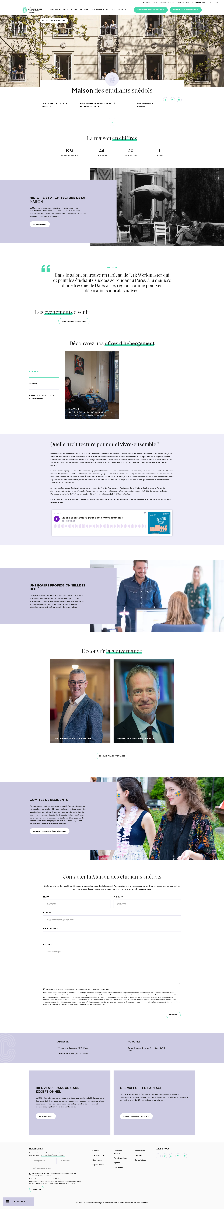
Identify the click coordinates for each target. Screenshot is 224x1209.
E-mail (47, 912)
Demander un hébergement (185, 10)
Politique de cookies (138, 1202)
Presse (154, 2)
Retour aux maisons (55, 21)
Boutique (189, 2)
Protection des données (117, 1202)
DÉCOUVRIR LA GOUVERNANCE (112, 756)
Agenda (117, 1163)
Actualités (146, 2)
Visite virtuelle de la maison (55, 105)
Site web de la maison (145, 105)
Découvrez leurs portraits (136, 1116)
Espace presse (98, 1165)
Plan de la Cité (98, 1155)
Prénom (118, 897)
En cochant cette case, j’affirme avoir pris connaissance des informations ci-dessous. (77, 989)
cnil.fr (93, 999)
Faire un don (200, 2)
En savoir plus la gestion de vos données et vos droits (55, 1183)
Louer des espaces (118, 1152)
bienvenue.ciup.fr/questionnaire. (136, 889)
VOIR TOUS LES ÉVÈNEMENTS (74, 321)
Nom (46, 897)
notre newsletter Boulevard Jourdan (53, 1155)
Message (48, 944)
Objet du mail (50, 928)
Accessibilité (140, 1151)
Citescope (180, 2)
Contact (95, 1151)
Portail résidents (120, 1158)
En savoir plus (39, 224)
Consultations (140, 1160)
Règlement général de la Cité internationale (97, 105)
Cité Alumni (118, 1167)
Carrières (162, 2)
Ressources (97, 1160)
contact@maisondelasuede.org (113, 1002)
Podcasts (171, 2)
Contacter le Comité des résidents (49, 831)
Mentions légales (96, 1202)
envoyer (173, 1015)
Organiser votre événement (150, 10)
